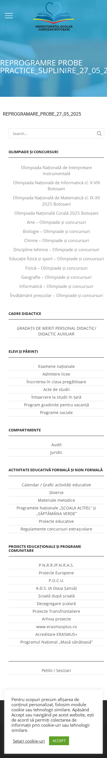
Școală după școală (56, 596)
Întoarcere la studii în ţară (56, 397)
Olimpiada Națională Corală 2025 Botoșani (56, 213)
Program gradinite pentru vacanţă (56, 404)
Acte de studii (56, 389)
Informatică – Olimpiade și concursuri (56, 286)
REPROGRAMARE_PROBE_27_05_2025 (42, 114)
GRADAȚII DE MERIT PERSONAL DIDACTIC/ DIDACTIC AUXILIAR (56, 331)
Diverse (56, 492)
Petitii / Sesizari (56, 670)
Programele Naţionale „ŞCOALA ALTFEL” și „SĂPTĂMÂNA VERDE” (56, 510)
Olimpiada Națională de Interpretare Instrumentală (56, 170)
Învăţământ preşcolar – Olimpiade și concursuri (56, 295)
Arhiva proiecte (56, 619)
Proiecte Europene (56, 572)
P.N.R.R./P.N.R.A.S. (56, 565)
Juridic (56, 452)
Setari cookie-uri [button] (29, 740)
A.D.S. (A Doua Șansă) (56, 588)
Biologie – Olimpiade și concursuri (56, 231)
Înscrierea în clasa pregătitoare (56, 381)
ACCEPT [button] (59, 740)
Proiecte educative (56, 521)
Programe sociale (56, 412)
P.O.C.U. (56, 580)
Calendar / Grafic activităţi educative (56, 484)
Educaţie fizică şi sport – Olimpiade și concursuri (56, 258)
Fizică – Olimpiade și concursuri (56, 268)
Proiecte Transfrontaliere (56, 611)
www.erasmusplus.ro (56, 626)
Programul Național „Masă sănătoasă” (56, 642)
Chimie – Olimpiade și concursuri (56, 240)
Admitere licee (56, 374)
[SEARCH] (99, 133)
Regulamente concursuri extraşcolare (56, 529)
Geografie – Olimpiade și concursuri (56, 277)
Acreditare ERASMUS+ (56, 634)
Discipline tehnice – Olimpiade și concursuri (56, 249)
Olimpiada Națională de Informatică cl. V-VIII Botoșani (56, 185)
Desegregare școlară (56, 603)
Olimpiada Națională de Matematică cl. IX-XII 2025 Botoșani (56, 200)
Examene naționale (56, 366)
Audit (56, 444)
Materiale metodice (56, 500)
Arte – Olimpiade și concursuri (56, 222)
